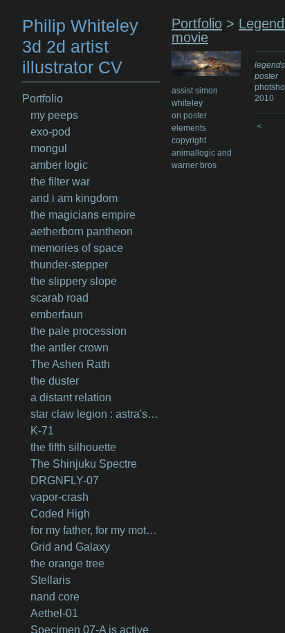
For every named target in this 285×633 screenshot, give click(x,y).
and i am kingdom (74, 198)
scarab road (59, 298)
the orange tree (67, 563)
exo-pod (50, 132)
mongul (48, 148)
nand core (55, 597)
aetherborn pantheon (81, 231)
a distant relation (70, 397)
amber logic (59, 165)
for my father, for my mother (95, 530)
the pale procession (78, 331)
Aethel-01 (54, 613)
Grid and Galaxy (70, 547)
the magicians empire (83, 215)
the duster (54, 381)
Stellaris (50, 580)
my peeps (54, 115)
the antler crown (69, 348)
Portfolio (42, 98)
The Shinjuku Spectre (83, 464)
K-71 (42, 431)
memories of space (76, 248)
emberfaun (56, 314)
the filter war (60, 181)
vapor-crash (59, 497)
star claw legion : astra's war (95, 414)
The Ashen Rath (70, 364)
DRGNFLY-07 (64, 480)
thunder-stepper (69, 264)
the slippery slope (73, 281)
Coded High (60, 514)
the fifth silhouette (73, 447)
